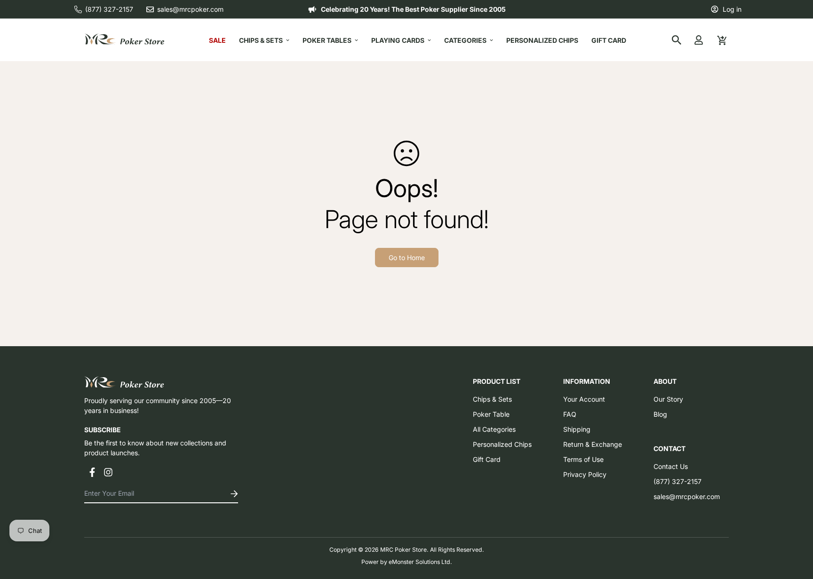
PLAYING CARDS (397, 40)
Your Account (584, 399)
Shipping (576, 429)
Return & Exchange (592, 444)
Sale (217, 40)
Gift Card (608, 40)
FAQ (569, 414)
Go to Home (407, 258)
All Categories (494, 429)
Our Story (668, 399)
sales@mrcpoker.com (687, 496)
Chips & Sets (492, 399)
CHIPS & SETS (261, 40)
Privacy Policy (584, 474)
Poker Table (491, 414)
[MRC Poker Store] (124, 39)
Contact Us (671, 466)
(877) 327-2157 (677, 481)
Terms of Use (583, 459)
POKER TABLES (327, 40)
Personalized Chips (542, 40)
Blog (660, 414)
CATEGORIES (465, 40)
